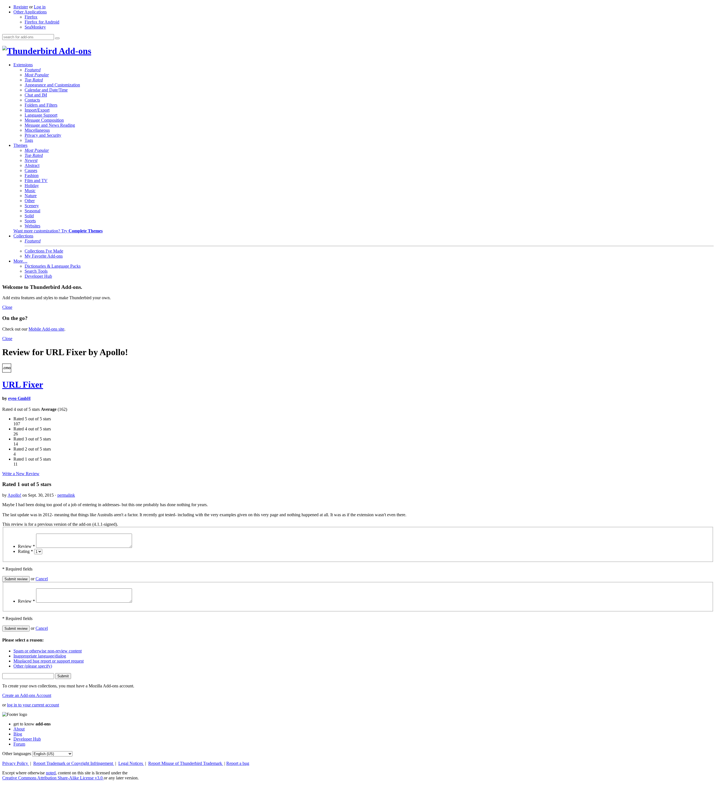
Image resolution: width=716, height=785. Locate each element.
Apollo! (14, 495)
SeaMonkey (35, 27)
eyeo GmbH (19, 398)
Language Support (41, 115)
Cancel (42, 578)
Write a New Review (20, 473)
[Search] (57, 38)
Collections (23, 236)
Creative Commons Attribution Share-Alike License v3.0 (53, 777)
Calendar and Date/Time (46, 90)
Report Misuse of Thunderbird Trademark (185, 763)
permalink (66, 495)
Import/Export (37, 110)
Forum (19, 744)
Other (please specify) (32, 666)
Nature (31, 195)
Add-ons (74, 51)
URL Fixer (22, 384)
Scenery (32, 205)
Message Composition (44, 120)
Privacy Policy (15, 763)
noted (51, 772)
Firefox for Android (42, 22)
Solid (29, 215)
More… (20, 261)
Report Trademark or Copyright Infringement (73, 763)
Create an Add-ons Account (26, 695)
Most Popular (37, 74)
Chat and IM (36, 95)
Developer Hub (38, 276)
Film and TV (36, 180)
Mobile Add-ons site (46, 329)
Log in (40, 6)
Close (7, 307)
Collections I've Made (44, 251)
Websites (32, 225)
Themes (20, 145)
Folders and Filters (41, 105)
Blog (17, 734)
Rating (25, 551)
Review (26, 546)
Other (30, 200)
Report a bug (237, 763)
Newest (31, 160)
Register (20, 6)
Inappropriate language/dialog (39, 656)
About (19, 729)
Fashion (32, 175)
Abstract (32, 165)
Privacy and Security (43, 135)
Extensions (23, 64)
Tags (29, 140)
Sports (30, 220)
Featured (33, 69)
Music (30, 190)
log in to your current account (33, 705)
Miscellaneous (37, 130)
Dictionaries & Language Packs (53, 266)
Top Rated (34, 79)
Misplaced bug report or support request (48, 661)
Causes (31, 170)
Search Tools (36, 271)
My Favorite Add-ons (44, 256)
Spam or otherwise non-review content (47, 651)
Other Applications (30, 12)
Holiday (32, 185)
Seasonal (32, 210)
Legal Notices (131, 763)
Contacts (32, 100)
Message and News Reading (50, 125)
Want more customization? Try (58, 230)
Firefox (31, 17)
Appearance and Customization (52, 84)
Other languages (16, 753)
